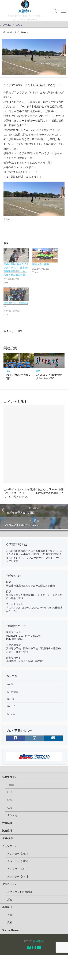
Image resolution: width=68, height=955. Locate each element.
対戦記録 (7, 822)
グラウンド (8, 884)
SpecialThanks (10, 930)
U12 (13, 713)
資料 (9, 922)
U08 (19, 24)
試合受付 (7, 830)
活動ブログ (8, 777)
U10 (13, 706)
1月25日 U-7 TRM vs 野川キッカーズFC (49, 376)
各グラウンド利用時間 (19, 891)
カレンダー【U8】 (17, 868)
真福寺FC (38, 941)
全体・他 (12, 815)
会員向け (7, 907)
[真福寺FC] (25, 4)
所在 (9, 899)
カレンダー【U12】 (18, 853)
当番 (9, 914)
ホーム (5, 24)
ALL (13, 684)
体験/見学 (7, 838)
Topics (14, 691)
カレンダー (8, 845)
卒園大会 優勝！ (41, 264)
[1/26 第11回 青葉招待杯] (16, 294)
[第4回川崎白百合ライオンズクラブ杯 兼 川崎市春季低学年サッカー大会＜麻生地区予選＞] (16, 255)
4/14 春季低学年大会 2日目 (18, 376)
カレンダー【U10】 (18, 861)
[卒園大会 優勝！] (45, 255)
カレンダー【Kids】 (18, 876)
